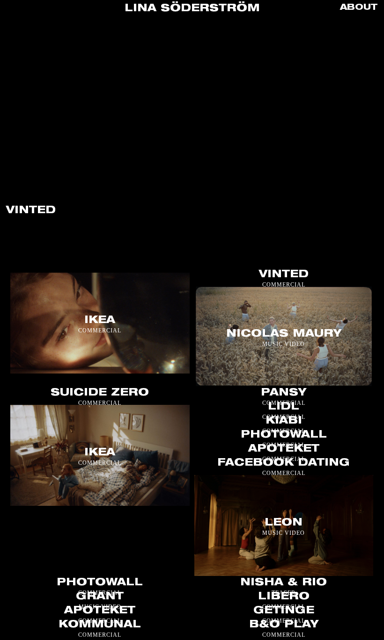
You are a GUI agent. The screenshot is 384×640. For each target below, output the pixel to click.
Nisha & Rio (283, 582)
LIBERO (284, 596)
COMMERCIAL (283, 284)
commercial (99, 330)
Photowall (284, 435)
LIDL (283, 407)
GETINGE (283, 610)
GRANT (100, 596)
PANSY (283, 393)
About (358, 8)
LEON (284, 523)
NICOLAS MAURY (283, 334)
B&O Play (283, 624)
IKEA (99, 321)
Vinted (284, 275)
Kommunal (100, 624)
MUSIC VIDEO (283, 343)
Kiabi (284, 421)
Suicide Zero (100, 393)
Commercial (283, 473)
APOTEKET (283, 449)
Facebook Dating (283, 463)
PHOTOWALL (100, 582)
